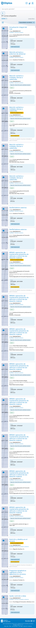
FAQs (10, 626)
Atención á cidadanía (27, 626)
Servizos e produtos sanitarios (22, 546)
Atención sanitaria (19, 32)
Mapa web (6, 626)
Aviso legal (20, 626)
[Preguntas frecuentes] (26, 3)
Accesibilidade (15, 626)
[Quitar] (6, 18)
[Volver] (3, 13)
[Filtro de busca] (3, 22)
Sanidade (11, 32)
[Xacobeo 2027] (30, 621)
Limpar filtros (31, 18)
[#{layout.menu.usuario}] (33, 3)
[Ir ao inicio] (7, 3)
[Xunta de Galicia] (5, 621)
